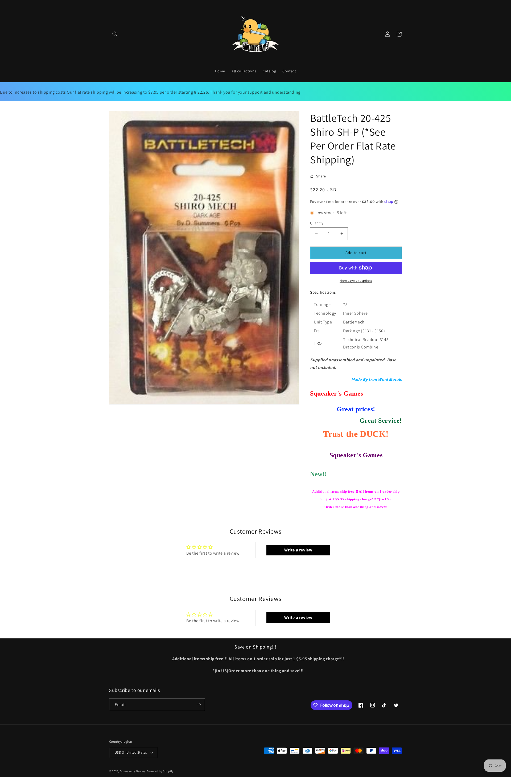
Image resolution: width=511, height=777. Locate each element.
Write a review (298, 550)
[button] (115, 34)
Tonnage (322, 304)
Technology (325, 313)
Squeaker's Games (133, 771)
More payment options (356, 280)
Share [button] (321, 176)
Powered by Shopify (160, 771)
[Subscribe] (199, 705)
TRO (318, 343)
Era (317, 331)
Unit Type (323, 322)
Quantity (316, 223)
